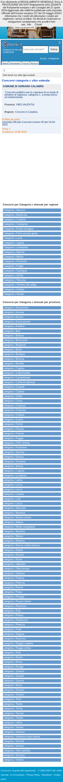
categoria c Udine (12, 722)
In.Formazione (17, 775)
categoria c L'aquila (13, 470)
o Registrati (53, 58)
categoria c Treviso (13, 713)
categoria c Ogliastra (14, 564)
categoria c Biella (12, 349)
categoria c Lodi (11, 499)
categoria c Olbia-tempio (16, 568)
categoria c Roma (12, 662)
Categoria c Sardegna (15, 270)
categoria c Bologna (14, 354)
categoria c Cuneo (13, 419)
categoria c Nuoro (12, 559)
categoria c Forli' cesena (16, 443)
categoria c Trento (13, 708)
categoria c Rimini (13, 657)
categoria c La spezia (14, 475)
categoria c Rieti (12, 652)
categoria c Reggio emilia (17, 648)
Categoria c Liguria (13, 242)
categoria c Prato (12, 629)
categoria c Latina (12, 480)
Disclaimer (47, 775)
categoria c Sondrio (13, 690)
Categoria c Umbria (13, 289)
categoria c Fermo (13, 424)
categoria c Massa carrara (17, 517)
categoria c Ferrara (13, 429)
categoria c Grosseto (14, 461)
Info (29, 24)
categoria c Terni (12, 699)
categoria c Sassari (13, 676)
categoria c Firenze (13, 433)
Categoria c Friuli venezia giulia (20, 233)
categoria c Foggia (13, 438)
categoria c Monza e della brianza (21, 545)
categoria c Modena (14, 540)
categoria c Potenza (14, 624)
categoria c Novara (13, 554)
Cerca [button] (54, 49)
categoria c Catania (13, 391)
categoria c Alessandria (16, 307)
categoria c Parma (13, 587)
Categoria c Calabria (14, 219)
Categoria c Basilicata (15, 215)
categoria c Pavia (12, 592)
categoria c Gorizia (13, 457)
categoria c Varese (13, 727)
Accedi (43, 58)
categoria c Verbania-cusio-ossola (21, 736)
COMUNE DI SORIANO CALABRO (23, 86)
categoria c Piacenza (14, 606)
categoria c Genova (13, 452)
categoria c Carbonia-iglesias (19, 382)
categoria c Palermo (14, 582)
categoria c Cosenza (14, 405)
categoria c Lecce (12, 484)
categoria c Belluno (13, 335)
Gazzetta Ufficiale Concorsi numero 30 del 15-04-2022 (29, 123)
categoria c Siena (12, 685)
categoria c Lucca (12, 503)
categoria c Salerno (13, 671)
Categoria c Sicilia (13, 275)
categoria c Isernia (13, 466)
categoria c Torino (12, 704)
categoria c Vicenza (14, 755)
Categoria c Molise (13, 256)
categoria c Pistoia (13, 615)
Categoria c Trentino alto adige (20, 284)
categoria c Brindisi (13, 363)
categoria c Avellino (13, 326)
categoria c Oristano (14, 573)
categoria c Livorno (13, 494)
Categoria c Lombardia (15, 247)
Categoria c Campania (15, 224)
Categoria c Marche (13, 252)
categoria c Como (12, 401)
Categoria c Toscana (14, 280)
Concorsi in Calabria (26, 112)
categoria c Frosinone (15, 447)
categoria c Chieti (12, 396)
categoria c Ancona (13, 312)
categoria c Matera (13, 522)
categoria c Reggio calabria (18, 643)
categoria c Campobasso (16, 377)
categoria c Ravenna (14, 638)
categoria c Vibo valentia (16, 750)
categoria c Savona (13, 680)
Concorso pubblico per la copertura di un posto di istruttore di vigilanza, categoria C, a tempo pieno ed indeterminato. (31, 94)
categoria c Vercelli (13, 741)
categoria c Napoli (13, 550)
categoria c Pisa (12, 610)
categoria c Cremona (14, 410)
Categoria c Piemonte (15, 261)
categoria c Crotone (13, 415)
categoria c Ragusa (13, 634)
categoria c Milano (13, 536)
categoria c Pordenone (15, 620)
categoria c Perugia (13, 596)
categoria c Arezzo (13, 317)
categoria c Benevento (15, 340)
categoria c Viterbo (13, 760)
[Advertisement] (31, 167)
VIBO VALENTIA (25, 104)
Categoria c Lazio (12, 238)
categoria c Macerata (14, 508)
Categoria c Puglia (13, 266)
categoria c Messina (14, 531)
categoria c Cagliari (13, 368)
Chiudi (38, 24)
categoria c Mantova (14, 513)
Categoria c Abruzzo (14, 210)
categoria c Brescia (13, 359)
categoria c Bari (11, 331)
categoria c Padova (13, 578)
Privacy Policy (33, 775)
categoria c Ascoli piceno (16, 321)
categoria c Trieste (13, 718)
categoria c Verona (13, 746)
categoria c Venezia (14, 732)
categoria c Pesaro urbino (17, 601)
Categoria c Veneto (13, 294)
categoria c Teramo (13, 694)
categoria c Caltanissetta (16, 373)
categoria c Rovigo (13, 666)
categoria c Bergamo (14, 345)
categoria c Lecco (12, 489)
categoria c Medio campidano (19, 526)
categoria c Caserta (13, 387)
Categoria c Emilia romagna (18, 229)
